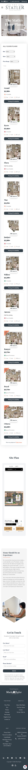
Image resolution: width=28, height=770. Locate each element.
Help (7, 728)
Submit (14, 671)
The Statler (7, 700)
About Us (21, 700)
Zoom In (14, 84)
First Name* (6, 643)
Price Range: (6, 61)
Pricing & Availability (13, 101)
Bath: (4, 56)
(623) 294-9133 (22, 738)
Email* (4, 656)
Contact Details (21, 728)
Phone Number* (7, 663)
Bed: (4, 51)
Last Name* (6, 650)
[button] (3, 29)
